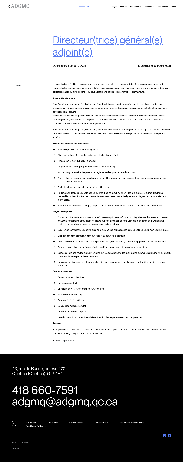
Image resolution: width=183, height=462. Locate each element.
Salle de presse (76, 422)
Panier (173, 6)
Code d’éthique (101, 422)
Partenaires (31, 422)
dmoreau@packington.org (64, 333)
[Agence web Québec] (15, 448)
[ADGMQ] (18, 6)
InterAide (123, 6)
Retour (18, 85)
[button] (82, 6)
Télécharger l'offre (65, 340)
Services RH (149, 6)
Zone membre (162, 6)
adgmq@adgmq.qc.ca (65, 401)
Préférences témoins (21, 442)
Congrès (114, 6)
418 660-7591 (45, 389)
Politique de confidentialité (132, 422)
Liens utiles (53, 422)
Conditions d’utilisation (36, 426)
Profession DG (136, 6)
